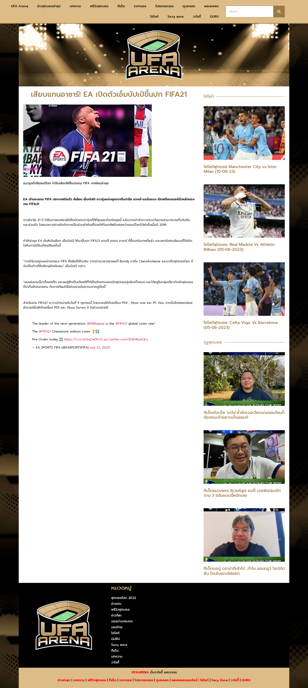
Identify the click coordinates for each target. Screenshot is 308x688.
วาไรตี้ (197, 16)
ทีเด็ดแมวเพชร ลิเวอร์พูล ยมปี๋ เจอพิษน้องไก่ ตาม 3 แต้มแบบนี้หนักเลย (242, 493)
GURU (214, 16)
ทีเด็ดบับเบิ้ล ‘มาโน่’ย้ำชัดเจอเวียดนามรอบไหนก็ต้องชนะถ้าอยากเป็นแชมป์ (244, 415)
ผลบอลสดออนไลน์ (184, 680)
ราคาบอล (140, 6)
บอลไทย (116, 627)
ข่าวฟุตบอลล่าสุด (49, 6)
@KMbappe (96, 323)
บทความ (75, 6)
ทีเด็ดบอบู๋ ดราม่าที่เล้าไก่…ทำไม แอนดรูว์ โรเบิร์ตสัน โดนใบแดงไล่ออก (244, 571)
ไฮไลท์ (154, 16)
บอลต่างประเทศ (122, 621)
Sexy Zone (219, 680)
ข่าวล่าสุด (63, 680)
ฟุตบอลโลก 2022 (123, 598)
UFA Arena (19, 6)
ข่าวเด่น (116, 603)
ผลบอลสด (211, 6)
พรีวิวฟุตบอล (99, 6)
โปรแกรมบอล (164, 6)
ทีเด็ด (121, 6)
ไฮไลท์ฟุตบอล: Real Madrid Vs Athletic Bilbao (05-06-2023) (239, 247)
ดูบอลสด (189, 6)
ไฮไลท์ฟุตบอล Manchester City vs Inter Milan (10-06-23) (240, 169)
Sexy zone (176, 16)
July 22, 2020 (100, 347)
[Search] (279, 11)
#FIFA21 (121, 323)
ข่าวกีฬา (116, 615)
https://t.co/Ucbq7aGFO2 (83, 339)
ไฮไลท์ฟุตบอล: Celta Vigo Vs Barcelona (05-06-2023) (241, 325)
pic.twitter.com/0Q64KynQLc (126, 339)
